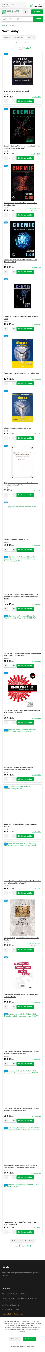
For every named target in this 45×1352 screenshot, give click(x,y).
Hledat (38, 19)
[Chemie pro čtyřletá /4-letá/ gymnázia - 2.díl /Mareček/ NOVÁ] (22, 182)
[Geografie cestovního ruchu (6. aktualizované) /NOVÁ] (22, 804)
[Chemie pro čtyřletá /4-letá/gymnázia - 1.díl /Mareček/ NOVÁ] (22, 239)
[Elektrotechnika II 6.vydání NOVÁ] (22, 519)
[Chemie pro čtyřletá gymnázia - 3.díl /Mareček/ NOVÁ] (22, 296)
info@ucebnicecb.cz (15, 1314)
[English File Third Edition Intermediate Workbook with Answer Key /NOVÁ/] (22, 747)
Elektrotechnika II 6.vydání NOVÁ (16, 540)
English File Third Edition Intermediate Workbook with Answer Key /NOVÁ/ (18, 768)
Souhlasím (29, 1339)
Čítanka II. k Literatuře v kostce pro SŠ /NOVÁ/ (21, 373)
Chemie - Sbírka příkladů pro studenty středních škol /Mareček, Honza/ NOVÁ (22, 147)
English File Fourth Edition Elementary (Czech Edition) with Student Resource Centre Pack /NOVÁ (21, 596)
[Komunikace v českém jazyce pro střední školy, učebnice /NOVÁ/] (22, 974)
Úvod (3, 25)
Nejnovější (7, 37)
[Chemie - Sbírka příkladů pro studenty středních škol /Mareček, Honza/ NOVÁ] (22, 126)
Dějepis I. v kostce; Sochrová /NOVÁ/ (17, 428)
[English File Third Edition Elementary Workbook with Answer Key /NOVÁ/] (22, 690)
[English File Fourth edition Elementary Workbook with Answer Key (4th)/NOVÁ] (22, 633)
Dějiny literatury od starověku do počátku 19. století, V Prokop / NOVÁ (21, 484)
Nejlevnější (19, 37)
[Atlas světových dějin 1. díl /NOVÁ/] (22, 71)
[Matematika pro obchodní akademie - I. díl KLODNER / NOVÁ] (22, 1202)
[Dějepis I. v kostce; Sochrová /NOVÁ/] (22, 408)
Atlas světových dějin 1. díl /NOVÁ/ (17, 91)
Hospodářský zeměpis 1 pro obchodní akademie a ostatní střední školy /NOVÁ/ (22, 882)
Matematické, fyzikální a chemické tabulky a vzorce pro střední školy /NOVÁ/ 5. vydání (20, 1166)
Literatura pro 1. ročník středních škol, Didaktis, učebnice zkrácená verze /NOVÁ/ (22, 1053)
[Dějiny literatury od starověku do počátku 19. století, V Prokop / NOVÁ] (22, 462)
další (27, 48)
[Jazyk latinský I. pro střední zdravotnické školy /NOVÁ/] (22, 917)
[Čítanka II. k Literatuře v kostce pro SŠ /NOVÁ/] (22, 353)
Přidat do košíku (25, 101)
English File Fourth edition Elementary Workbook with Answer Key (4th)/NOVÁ (22, 654)
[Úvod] (10, 12)
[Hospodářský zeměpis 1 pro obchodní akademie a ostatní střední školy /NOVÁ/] (22, 860)
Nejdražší (31, 37)
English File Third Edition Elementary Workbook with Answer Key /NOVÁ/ (22, 711)
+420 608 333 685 (8, 4)
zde (32, 1347)
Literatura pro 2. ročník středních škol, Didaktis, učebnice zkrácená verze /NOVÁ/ (22, 1109)
